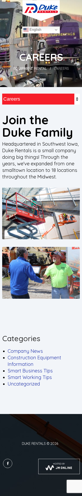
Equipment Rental (30, 68)
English (35, 29)
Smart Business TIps (30, 371)
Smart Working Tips (30, 377)
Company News (25, 351)
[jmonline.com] (59, 466)
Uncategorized (24, 384)
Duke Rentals (34, 443)
